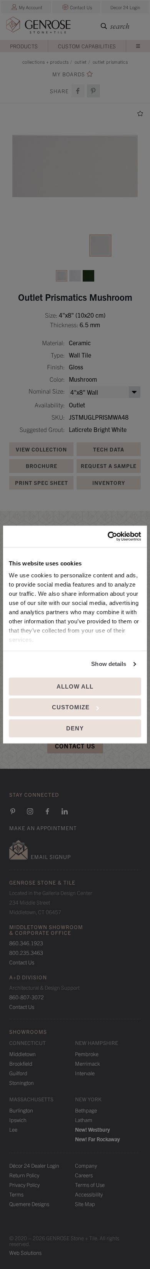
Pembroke (86, 1053)
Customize (71, 707)
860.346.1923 (26, 942)
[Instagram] (30, 811)
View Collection (41, 449)
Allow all (75, 686)
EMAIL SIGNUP (51, 856)
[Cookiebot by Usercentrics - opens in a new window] (108, 536)
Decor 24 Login (125, 7)
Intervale (85, 1073)
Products (24, 46)
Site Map (85, 1203)
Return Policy (24, 1175)
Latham (83, 1119)
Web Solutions (25, 1252)
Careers (84, 1175)
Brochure (41, 465)
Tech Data (108, 449)
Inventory (108, 482)
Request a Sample (109, 465)
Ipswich (18, 1119)
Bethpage (86, 1110)
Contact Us (81, 7)
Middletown (22, 1053)
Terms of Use (90, 1184)
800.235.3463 (26, 952)
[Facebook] (78, 90)
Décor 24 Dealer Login (34, 1165)
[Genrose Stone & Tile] (38, 26)
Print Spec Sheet (41, 482)
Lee (13, 1129)
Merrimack (87, 1063)
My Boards (68, 74)
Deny (75, 728)
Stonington (21, 1082)
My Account (30, 7)
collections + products (45, 61)
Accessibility (89, 1194)
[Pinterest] (12, 811)
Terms (16, 1194)
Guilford (18, 1073)
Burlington (21, 1110)
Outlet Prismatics (110, 61)
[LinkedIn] (64, 811)
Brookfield (20, 1063)
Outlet (81, 61)
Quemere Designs (29, 1203)
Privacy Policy (24, 1184)
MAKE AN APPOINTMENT (43, 827)
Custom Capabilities (87, 46)
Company (86, 1165)
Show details (108, 664)
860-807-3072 (26, 997)
